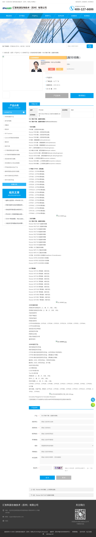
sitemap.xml (49, 534)
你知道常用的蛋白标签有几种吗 (15, 209)
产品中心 (35, 16)
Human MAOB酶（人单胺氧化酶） (46, 489)
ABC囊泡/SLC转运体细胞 (12, 163)
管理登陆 (75, 532)
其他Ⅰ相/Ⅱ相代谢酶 (35, 52)
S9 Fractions (8, 133)
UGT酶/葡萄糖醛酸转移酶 (12, 154)
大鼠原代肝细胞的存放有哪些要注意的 (15, 223)
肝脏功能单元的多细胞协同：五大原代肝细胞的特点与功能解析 (15, 205)
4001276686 (93, 400)
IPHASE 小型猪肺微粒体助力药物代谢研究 (15, 214)
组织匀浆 (7, 146)
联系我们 (91, 2)
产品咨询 (57, 96)
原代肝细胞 (8, 121)
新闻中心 (48, 16)
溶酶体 (7, 125)
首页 (11, 52)
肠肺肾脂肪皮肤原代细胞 (12, 171)
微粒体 (7, 142)
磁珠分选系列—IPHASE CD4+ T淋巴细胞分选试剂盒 (15, 200)
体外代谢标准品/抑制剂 (11, 175)
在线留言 (84, 2)
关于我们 (22, 16)
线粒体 (7, 129)
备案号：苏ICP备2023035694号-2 (60, 532)
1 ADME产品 (25, 52)
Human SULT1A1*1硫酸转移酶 (45, 495)
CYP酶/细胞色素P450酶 (12, 150)
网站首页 (9, 16)
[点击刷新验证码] (58, 468)
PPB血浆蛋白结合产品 (11, 167)
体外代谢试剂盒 (9, 180)
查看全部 (14, 184)
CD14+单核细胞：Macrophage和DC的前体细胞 (15, 218)
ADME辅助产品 (9, 116)
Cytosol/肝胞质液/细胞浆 (12, 137)
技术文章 (61, 16)
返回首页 (78, 2)
